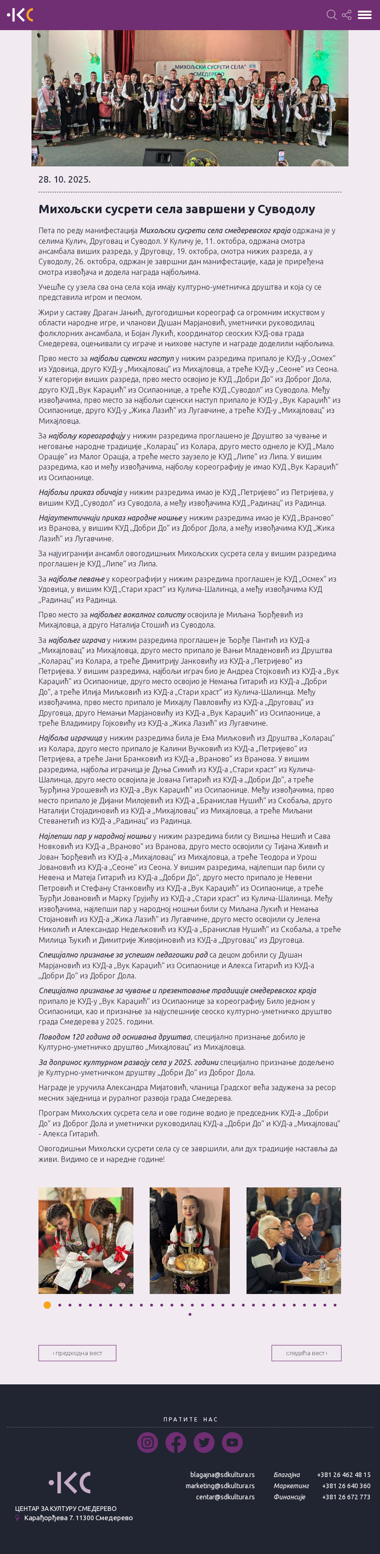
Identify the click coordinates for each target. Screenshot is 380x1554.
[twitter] (204, 1442)
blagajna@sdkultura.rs (222, 1475)
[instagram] (147, 1442)
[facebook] (175, 1442)
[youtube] (232, 1442)
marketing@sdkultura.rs (220, 1486)
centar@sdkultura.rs (225, 1497)
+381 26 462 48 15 (344, 1475)
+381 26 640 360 (346, 1486)
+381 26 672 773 (346, 1497)
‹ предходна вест (77, 1353)
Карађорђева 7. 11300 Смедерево (78, 1518)
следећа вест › (306, 1353)
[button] (47, 1305)
